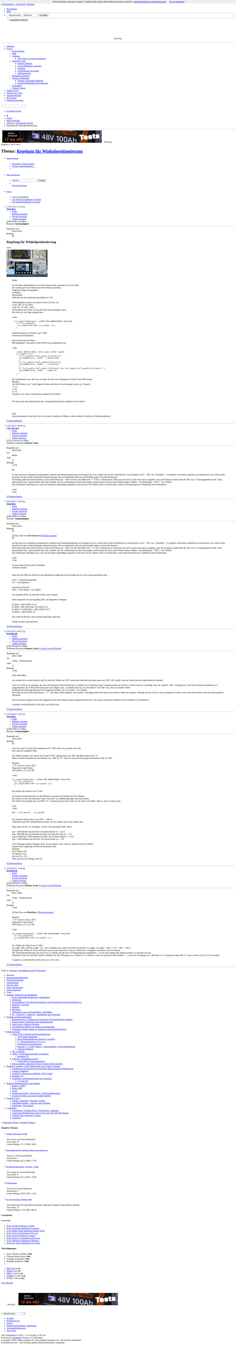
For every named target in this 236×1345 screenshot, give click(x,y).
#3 (24, 501)
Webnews (35, 1240)
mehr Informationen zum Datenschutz (150, 2)
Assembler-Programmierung (29, 1044)
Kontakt (10, 1318)
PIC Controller (18, 1051)
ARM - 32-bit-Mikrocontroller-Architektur (30, 1054)
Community (12, 1108)
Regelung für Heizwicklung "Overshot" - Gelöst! (23, 1167)
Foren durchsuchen (15, 987)
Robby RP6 (17, 1088)
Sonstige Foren (13, 1098)
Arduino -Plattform (20, 1071)
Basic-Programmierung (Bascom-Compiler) (36, 1039)
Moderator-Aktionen (21, 76)
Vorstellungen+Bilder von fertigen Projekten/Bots (33, 1027)
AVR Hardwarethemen (27, 1037)
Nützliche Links (19, 61)
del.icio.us (35, 1238)
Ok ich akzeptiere (177, 2)
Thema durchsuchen (13, 175)
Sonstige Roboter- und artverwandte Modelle (31, 1096)
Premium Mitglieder (20, 78)
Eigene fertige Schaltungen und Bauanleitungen (32, 1022)
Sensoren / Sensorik (20, 1005)
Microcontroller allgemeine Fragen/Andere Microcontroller (37, 1064)
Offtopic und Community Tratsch (26, 1115)
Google (32, 1236)
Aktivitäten (17, 85)
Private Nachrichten (15, 980)
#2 (24, 426)
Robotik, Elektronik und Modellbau (22, 995)
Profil (14, 211)
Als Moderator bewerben (28, 71)
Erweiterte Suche (14, 111)
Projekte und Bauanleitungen (19, 1017)
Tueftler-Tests (12, 90)
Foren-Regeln (7, 1283)
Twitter (31, 1226)
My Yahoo (35, 1243)
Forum (9, 49)
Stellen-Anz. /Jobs (14, 93)
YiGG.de (34, 1233)
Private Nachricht (19, 216)
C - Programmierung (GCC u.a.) (31, 1041)
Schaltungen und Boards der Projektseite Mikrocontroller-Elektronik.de (42, 1069)
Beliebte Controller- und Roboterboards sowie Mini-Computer (33, 1066)
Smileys (10, 1271)
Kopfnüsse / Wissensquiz (23, 1105)
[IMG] (9, 1273)
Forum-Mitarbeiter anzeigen (29, 66)
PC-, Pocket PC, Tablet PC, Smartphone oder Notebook (36, 1014)
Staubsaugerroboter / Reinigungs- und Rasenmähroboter (36, 1093)
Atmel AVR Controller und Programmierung (31, 1034)
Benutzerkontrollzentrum (17, 977)
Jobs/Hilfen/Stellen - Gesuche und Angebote (31, 1103)
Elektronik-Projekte (15, 100)
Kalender (21, 68)
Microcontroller (13, 120)
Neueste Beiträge (14, 95)
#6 (24, 868)
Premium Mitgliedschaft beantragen (32, 83)
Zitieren (18, 421)
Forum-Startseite (14, 990)
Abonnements (13, 982)
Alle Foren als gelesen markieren (31, 58)
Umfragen (16, 1118)
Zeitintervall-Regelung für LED (17, 1134)
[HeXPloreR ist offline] (50, 648)
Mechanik (16, 1009)
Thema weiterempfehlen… (23, 166)
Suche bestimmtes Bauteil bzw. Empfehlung (31, 997)
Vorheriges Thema (11, 1122)
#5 (24, 714)
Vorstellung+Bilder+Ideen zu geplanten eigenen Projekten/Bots (39, 1029)
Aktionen (16, 56)
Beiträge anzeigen (19, 214)
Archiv (10, 1323)
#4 (24, 631)
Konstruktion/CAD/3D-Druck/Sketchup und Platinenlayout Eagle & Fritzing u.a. (47, 1002)
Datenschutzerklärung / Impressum (21, 1325)
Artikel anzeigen (19, 219)
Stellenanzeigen (24, 73)
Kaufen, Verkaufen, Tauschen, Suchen (28, 1101)
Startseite (10, 46)
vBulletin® (17, 1338)
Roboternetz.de (13, 1321)
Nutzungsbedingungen (16, 1328)
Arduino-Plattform (25, 1049)
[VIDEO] (11, 1276)
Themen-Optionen (12, 158)
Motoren (15, 1007)
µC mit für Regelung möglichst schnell (19, 1199)
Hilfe (9, 11)
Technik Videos (19, 88)
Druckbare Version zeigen (23, 164)
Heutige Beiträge (24, 63)
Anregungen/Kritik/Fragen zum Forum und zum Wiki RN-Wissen (40, 1113)
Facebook (35, 1228)
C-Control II (22, 1081)
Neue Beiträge (18, 51)
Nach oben (41, 970)
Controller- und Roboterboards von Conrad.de (32, 1078)
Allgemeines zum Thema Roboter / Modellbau (32, 1012)
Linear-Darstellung (20, 197)
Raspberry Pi (23, 1056)
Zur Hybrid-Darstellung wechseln (26, 199)
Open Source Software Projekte (25, 1024)
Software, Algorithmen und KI (20, 123)
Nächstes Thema (27, 1122)
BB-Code (11, 1268)
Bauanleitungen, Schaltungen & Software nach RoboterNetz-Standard (42, 1019)
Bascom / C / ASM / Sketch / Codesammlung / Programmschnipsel (46, 1046)
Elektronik (16, 1000)
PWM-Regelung (12, 1183)
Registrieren (12, 9)
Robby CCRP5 (18, 1086)
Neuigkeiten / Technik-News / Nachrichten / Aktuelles (35, 1110)
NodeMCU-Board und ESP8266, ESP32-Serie (32, 1073)
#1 (24, 206)
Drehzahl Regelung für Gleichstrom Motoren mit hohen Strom (27, 1150)
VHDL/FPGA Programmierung (31, 1061)
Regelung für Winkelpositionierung (50, 151)
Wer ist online (12, 985)
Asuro (14, 1091)
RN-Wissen (12, 98)
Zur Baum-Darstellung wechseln (26, 202)
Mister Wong (39, 1231)
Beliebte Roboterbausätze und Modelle (23, 1083)
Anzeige (9, 191)
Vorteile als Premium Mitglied (30, 81)
